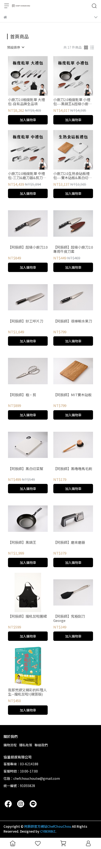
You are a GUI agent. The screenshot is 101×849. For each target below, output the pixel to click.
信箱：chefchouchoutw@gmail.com (32, 778)
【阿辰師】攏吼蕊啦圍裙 (27, 616)
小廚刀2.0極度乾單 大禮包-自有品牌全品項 (26, 102)
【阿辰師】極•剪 (22, 395)
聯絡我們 (41, 745)
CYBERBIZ (47, 831)
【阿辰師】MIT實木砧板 (72, 395)
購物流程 (10, 745)
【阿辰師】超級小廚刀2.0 (28, 247)
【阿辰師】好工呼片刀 (25, 321)
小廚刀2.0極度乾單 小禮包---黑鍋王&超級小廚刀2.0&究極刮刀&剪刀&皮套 (72, 102)
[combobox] (15, 47)
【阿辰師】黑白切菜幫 (25, 469)
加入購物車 (28, 119)
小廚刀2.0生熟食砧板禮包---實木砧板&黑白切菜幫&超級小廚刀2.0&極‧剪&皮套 (72, 175)
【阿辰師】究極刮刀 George (69, 618)
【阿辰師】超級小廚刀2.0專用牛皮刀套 (73, 249)
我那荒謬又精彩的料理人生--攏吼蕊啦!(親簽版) (27, 692)
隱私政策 (25, 745)
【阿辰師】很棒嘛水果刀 (72, 321)
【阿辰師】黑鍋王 (22, 542)
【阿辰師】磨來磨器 (69, 542)
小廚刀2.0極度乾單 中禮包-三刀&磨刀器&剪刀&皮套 (26, 175)
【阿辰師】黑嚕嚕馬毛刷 (72, 469)
